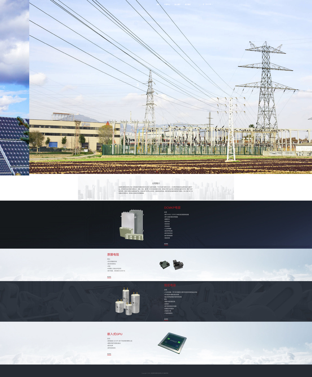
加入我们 (177, 4)
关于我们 (188, 4)
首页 (158, 4)
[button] (4, 87)
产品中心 (167, 4)
